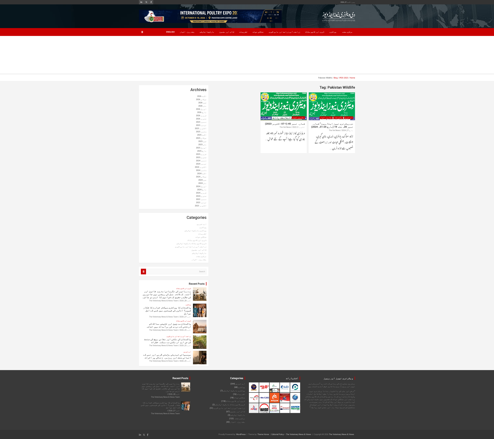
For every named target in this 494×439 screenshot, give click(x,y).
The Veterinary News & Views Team (163, 301)
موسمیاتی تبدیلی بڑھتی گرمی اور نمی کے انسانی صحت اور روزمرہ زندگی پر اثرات (167, 356)
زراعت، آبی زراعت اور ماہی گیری (284, 32)
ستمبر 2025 (201, 131)
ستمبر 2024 (201, 170)
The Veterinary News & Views (341, 434)
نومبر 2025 (201, 125)
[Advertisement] (247, 55)
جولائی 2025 (201, 138)
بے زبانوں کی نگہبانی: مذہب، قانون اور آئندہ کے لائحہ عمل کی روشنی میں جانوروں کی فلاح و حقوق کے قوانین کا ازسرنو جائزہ (166, 294)
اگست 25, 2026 (185, 330)
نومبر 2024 (201, 164)
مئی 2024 (202, 183)
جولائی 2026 (201, 99)
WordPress (241, 434)
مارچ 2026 (201, 112)
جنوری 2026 (201, 119)
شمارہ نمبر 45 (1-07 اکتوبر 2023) (285, 123)
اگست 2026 (201, 96)
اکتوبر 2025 (200, 128)
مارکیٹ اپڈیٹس (207, 32)
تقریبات (243, 32)
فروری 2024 (201, 193)
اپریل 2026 (201, 109)
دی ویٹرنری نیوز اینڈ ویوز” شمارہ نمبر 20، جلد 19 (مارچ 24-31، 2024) (332, 125)
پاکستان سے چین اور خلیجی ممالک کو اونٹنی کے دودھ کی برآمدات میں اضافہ (168, 325)
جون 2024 (202, 180)
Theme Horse (263, 434)
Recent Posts (197, 283)
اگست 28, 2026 (185, 301)
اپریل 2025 (201, 148)
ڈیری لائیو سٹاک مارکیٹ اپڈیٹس (191, 243)
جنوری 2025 (201, 157)
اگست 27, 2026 (185, 317)
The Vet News (334, 130)
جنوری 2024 (201, 196)
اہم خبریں (348, 118)
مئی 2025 (202, 144)
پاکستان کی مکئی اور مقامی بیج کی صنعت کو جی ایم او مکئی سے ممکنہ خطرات (167, 341)
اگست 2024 (201, 173)
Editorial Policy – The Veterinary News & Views (291, 434)
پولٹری (332, 32)
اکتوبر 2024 (200, 167)
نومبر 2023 (201, 202)
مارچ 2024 (201, 189)
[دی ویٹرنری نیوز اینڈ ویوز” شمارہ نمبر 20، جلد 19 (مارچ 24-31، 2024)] (331, 106)
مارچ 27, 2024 (347, 130)
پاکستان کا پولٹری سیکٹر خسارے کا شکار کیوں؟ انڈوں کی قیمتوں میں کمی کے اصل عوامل (167, 310)
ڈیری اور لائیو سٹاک (314, 32)
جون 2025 (202, 141)
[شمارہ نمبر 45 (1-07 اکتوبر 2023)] (283, 106)
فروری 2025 (201, 154)
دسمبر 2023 (201, 199)
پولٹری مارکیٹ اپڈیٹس (195, 230)
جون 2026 (202, 103)
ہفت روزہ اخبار (187, 32)
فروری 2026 (201, 115)
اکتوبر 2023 (200, 206)
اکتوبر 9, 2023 (298, 127)
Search (143, 272)
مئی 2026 (202, 106)
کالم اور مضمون (226, 32)
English (170, 32)
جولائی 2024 (201, 177)
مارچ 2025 (201, 151)
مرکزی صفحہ (347, 32)
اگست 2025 (201, 135)
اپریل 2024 (201, 186)
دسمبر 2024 (201, 160)
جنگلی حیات (258, 32)
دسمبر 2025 (201, 122)
